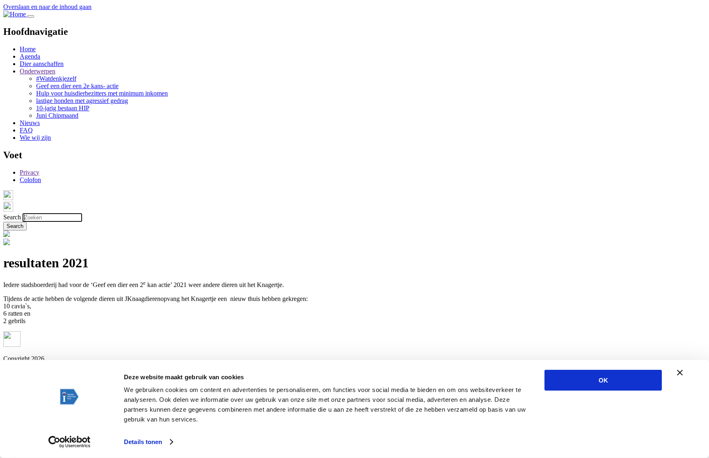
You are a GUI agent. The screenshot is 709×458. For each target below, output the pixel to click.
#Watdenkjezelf (56, 78)
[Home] (15, 14)
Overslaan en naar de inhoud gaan (47, 6)
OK (603, 380)
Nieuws (30, 122)
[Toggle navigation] (30, 16)
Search (12, 217)
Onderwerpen (37, 71)
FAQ (26, 130)
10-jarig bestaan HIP (62, 108)
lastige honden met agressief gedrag (82, 100)
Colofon (30, 179)
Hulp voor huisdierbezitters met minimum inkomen (102, 93)
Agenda (30, 56)
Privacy (29, 172)
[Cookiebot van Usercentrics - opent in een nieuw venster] (69, 442)
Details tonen (143, 441)
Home (28, 49)
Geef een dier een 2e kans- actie (77, 85)
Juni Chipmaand (57, 115)
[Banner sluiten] (680, 373)
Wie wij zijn (35, 137)
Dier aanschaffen (42, 63)
